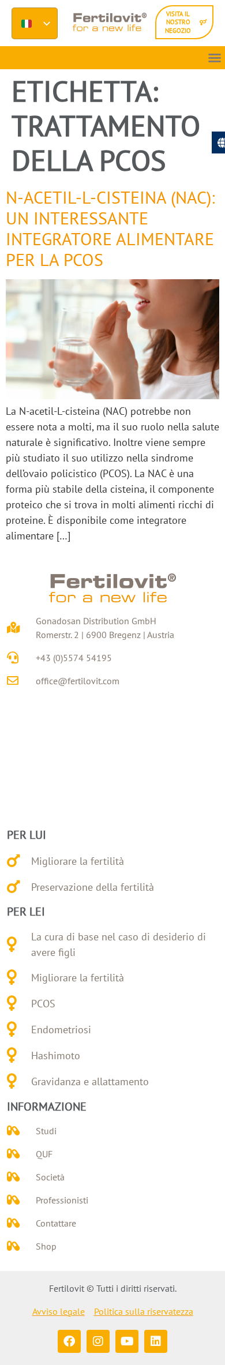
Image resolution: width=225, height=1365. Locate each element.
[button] (214, 57)
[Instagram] (98, 1341)
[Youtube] (126, 1341)
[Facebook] (69, 1341)
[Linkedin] (155, 1341)
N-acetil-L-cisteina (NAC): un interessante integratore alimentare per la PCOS (110, 228)
